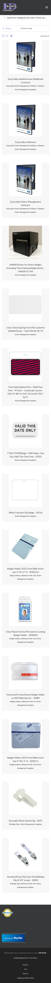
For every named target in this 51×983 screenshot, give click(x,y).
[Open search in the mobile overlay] (25, 17)
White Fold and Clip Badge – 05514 (25, 512)
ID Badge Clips (14, 824)
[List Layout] (7, 36)
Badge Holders (15, 575)
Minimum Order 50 (28, 701)
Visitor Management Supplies (25, 89)
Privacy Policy (33, 958)
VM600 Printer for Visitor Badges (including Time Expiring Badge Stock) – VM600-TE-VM (25, 268)
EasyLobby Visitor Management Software (21, 86)
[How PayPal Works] (13, 938)
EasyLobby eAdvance (25, 142)
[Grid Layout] (11, 36)
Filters (8, 28)
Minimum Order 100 (29, 575)
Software (41, 86)
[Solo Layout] (3, 36)
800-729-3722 (42, 953)
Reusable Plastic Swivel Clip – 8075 (25, 820)
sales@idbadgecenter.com (20, 958)
